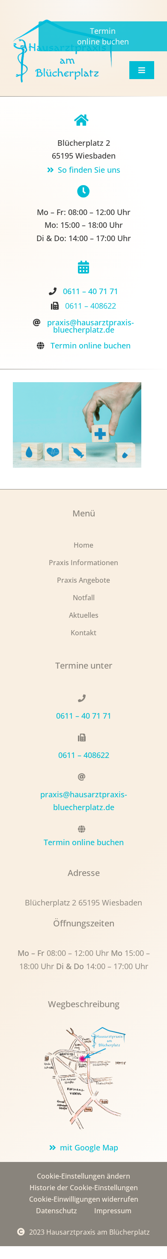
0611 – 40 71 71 (90, 291)
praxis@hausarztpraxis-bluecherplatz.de (90, 326)
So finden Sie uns (89, 170)
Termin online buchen (91, 345)
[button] (83, 1176)
